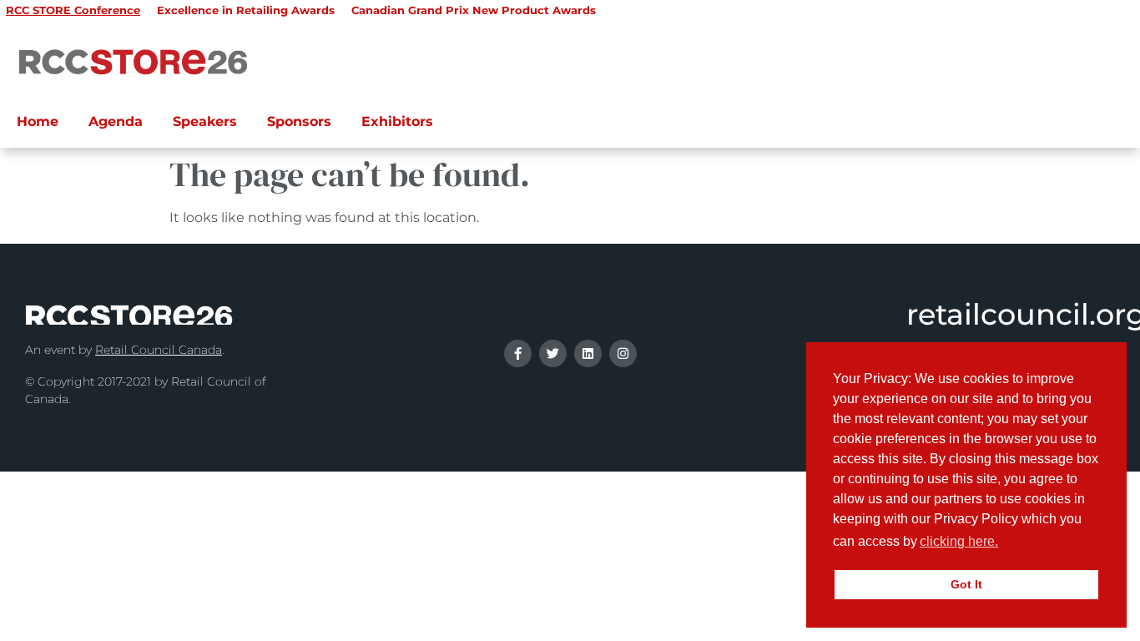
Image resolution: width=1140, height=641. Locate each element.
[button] (1006, 543)
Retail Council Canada (158, 349)
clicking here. (959, 541)
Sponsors (299, 121)
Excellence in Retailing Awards (246, 10)
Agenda (115, 121)
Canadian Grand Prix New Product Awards (473, 10)
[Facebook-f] (518, 353)
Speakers (205, 121)
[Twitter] (553, 353)
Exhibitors (397, 121)
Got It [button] (966, 584)
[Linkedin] (588, 353)
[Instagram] (623, 353)
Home (37, 121)
